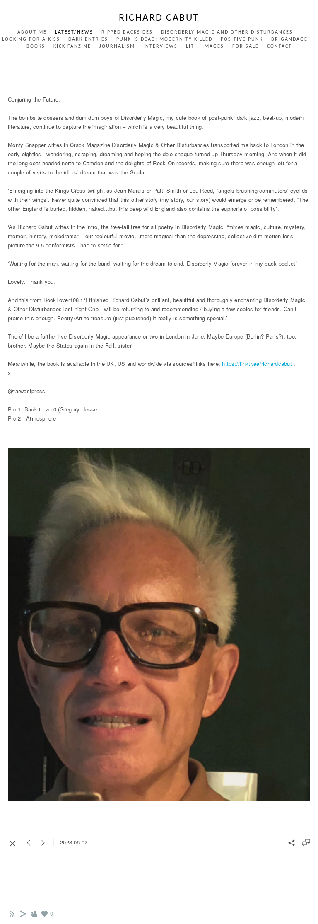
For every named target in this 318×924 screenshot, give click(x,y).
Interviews (160, 46)
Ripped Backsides (127, 32)
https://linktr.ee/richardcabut (257, 364)
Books (35, 46)
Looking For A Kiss (31, 39)
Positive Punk (242, 39)
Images (213, 46)
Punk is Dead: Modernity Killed (164, 39)
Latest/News (74, 32)
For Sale (245, 46)
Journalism (117, 46)
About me (32, 32)
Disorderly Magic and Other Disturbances (227, 32)
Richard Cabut (159, 18)
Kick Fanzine (72, 46)
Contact (279, 46)
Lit (190, 46)
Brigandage (289, 39)
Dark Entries (88, 39)
